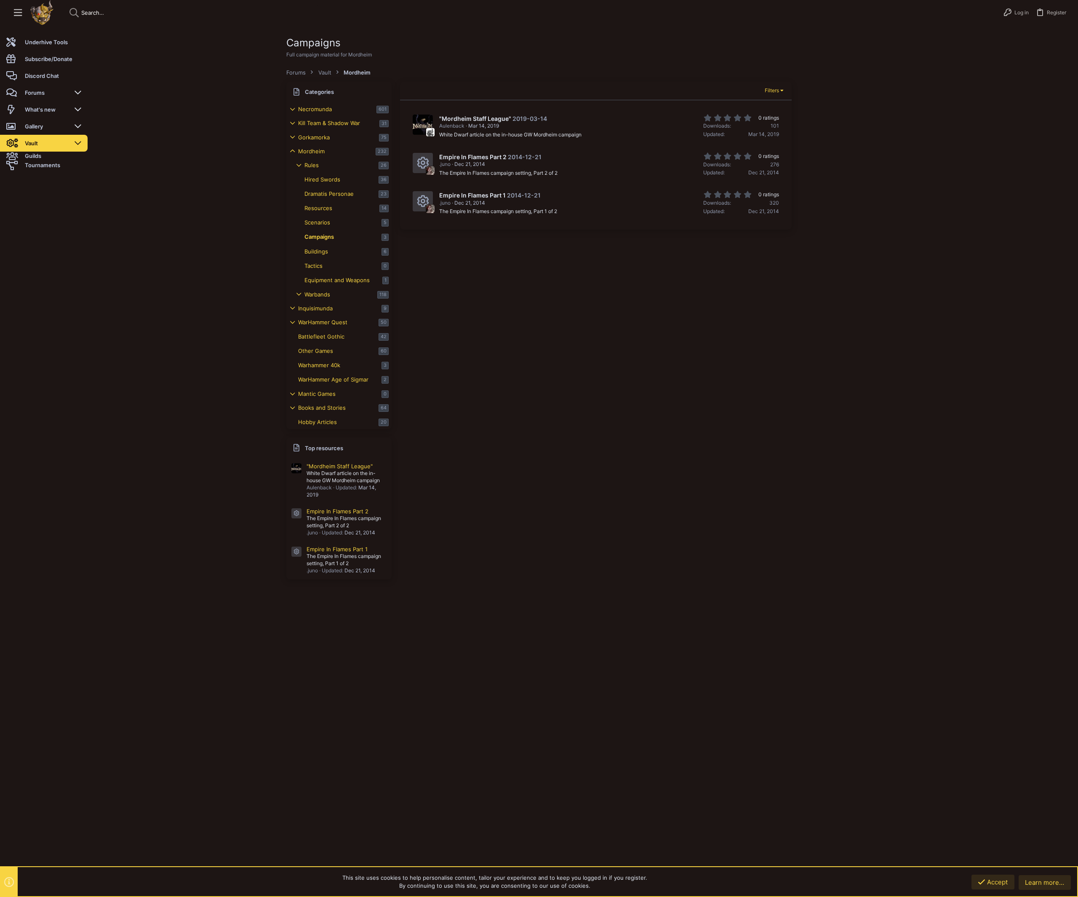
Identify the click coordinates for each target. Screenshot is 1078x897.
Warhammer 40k (319, 365)
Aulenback (451, 126)
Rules (311, 165)
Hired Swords (322, 179)
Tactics (313, 265)
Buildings (316, 251)
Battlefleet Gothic (321, 336)
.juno (445, 164)
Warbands (317, 294)
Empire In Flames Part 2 (337, 511)
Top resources (324, 448)
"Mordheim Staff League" (340, 466)
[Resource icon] (296, 513)
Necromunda (315, 109)
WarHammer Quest (322, 322)
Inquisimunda (315, 308)
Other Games (315, 350)
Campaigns (319, 236)
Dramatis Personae (329, 193)
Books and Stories (322, 407)
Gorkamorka (314, 137)
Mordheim (311, 151)
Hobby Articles (317, 422)
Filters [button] (772, 90)
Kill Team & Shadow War (329, 123)
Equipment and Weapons (337, 280)
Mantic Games (317, 393)
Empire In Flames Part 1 (337, 549)
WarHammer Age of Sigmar (333, 379)
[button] (17, 12)
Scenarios (317, 222)
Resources (318, 208)
